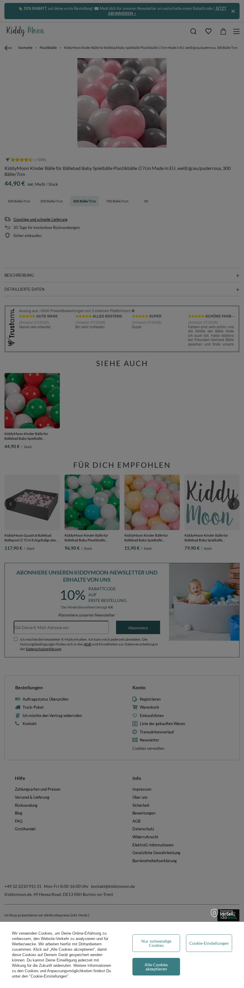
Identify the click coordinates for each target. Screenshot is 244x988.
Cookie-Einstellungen (209, 943)
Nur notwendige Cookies (156, 943)
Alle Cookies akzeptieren (156, 966)
